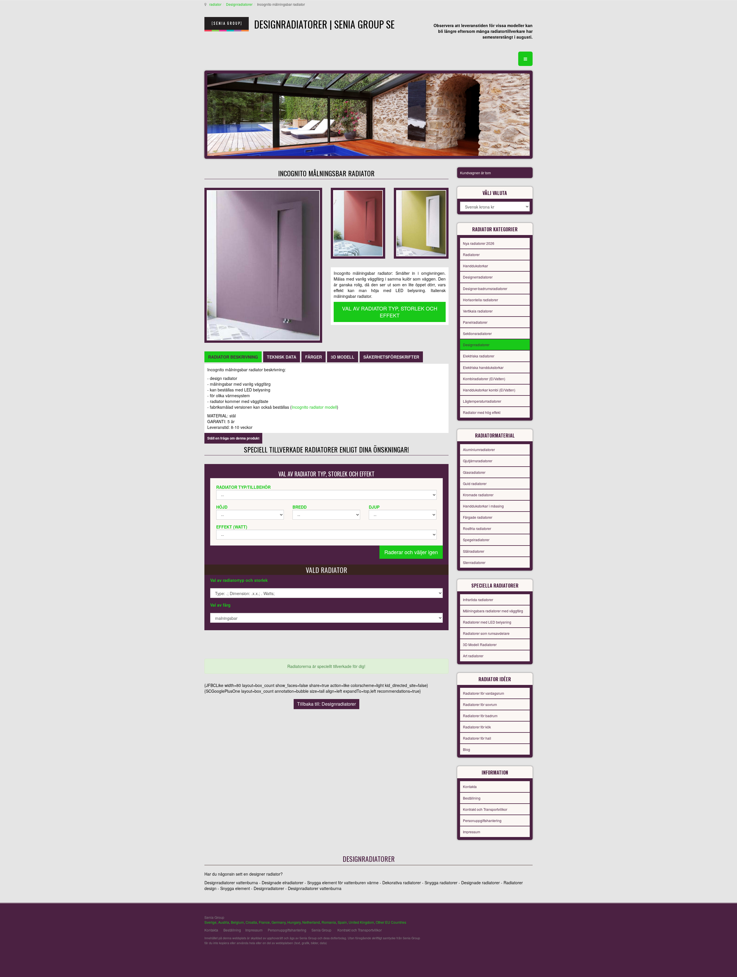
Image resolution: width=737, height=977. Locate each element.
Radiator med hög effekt (481, 412)
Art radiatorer (473, 655)
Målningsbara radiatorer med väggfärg (493, 610)
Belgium (237, 922)
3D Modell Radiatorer (480, 644)
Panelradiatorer (475, 322)
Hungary (294, 922)
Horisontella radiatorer (480, 299)
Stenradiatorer (474, 562)
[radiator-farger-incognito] (421, 223)
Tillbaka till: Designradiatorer (326, 703)
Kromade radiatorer (478, 494)
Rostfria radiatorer (477, 528)
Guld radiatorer (475, 483)
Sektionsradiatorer (477, 333)
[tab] (233, 356)
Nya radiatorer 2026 (478, 243)
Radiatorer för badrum (480, 715)
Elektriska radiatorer (478, 355)
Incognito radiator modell (314, 407)
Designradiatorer (239, 4)
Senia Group (321, 929)
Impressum (471, 831)
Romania (329, 922)
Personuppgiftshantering (482, 820)
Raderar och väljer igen (411, 552)
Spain (342, 922)
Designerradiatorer (478, 276)
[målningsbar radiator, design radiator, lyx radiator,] (263, 265)
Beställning (471, 798)
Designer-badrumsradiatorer (485, 288)
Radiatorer (471, 254)
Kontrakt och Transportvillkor (485, 809)
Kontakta (470, 786)
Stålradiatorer (473, 551)
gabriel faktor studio (510, 920)
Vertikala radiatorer (478, 310)
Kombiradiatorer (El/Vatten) (484, 378)
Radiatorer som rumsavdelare (486, 633)
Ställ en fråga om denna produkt (233, 438)
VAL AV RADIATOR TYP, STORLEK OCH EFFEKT (389, 311)
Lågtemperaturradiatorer (482, 401)
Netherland (311, 922)
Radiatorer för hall (477, 738)
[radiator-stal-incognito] (358, 223)
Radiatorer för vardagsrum (483, 693)
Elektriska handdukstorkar (483, 367)
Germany (278, 922)
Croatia (251, 922)
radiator (215, 4)
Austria (223, 922)
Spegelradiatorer (476, 539)
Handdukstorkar (475, 265)
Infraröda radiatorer (478, 599)
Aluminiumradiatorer (479, 449)
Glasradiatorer (474, 472)
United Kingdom (361, 922)
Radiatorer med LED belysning (487, 622)
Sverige (210, 922)
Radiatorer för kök (477, 726)
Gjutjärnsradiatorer (477, 460)
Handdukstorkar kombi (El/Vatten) (489, 389)
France (264, 922)
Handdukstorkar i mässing (483, 505)
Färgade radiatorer (477, 517)
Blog (466, 749)
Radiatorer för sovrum (480, 704)
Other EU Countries (391, 922)
